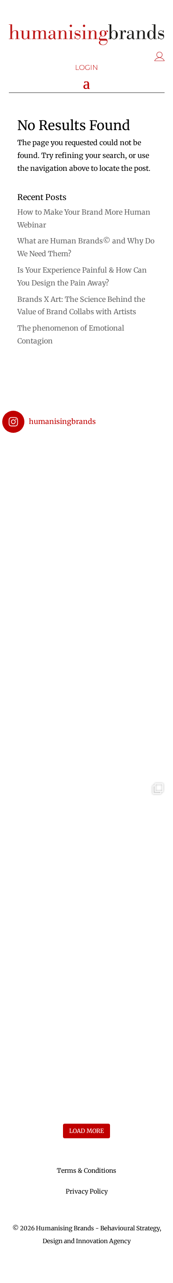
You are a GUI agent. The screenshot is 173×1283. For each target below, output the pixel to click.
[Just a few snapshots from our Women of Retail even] (86, 860)
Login (86, 67)
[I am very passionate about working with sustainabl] (86, 523)
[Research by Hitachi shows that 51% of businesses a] (86, 1028)
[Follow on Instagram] (60, 14)
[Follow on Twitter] (78, 14)
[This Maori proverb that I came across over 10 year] (86, 692)
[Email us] (113, 14)
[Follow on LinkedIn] (95, 14)
